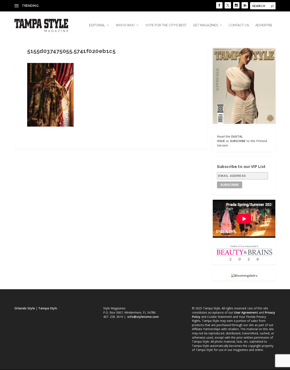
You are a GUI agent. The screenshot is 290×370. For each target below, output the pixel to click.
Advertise (263, 25)
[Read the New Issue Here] (244, 123)
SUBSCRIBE (238, 141)
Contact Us (239, 25)
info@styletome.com (143, 317)
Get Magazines (205, 25)
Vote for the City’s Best (166, 25)
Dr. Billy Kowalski (52, 6)
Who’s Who (125, 25)
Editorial (97, 25)
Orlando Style (24, 308)
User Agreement (246, 312)
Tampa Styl (47, 308)
